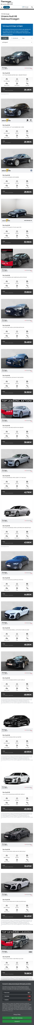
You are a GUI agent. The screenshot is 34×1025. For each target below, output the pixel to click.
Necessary (6, 992)
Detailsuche (15, 38)
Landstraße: (20, 699)
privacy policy (10, 1010)
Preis (8, 89)
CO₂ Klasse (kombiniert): (16, 698)
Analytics (6, 999)
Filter (5, 38)
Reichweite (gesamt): (4, 546)
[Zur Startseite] (1, 7)
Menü (7, 7)
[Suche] (32, 7)
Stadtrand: (12, 699)
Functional (6, 996)
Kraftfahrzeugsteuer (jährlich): (6, 700)
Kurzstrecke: (5, 699)
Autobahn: (27, 699)
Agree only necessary (17, 1018)
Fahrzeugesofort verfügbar (25, 7)
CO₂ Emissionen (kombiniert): (5, 698)
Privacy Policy (17, 1014)
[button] (27, 38)
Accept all (17, 1021)
